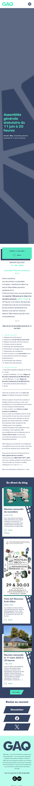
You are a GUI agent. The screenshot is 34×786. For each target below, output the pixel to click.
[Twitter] (17, 727)
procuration (23, 353)
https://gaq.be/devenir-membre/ (12, 455)
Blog (11, 136)
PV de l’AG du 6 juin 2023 (20, 340)
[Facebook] (17, 718)
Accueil (6, 136)
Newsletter (17, 709)
